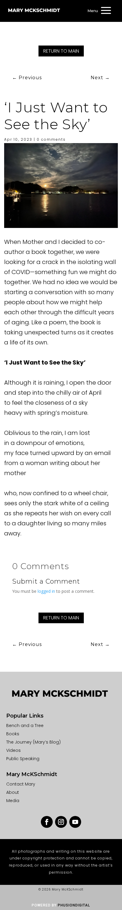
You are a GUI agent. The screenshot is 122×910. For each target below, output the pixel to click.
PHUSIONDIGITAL (74, 905)
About (12, 792)
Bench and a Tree (25, 725)
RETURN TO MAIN (61, 51)
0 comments (51, 139)
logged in (46, 591)
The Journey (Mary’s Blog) (33, 742)
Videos (13, 750)
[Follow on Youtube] (75, 822)
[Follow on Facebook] (47, 822)
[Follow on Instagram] (61, 822)
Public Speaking (22, 759)
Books (12, 734)
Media (12, 801)
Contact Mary (20, 784)
